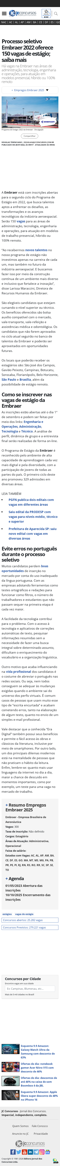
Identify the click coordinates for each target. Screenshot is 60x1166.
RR (38, 865)
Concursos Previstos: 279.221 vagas (24, 927)
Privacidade (41, 1133)
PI (15, 865)
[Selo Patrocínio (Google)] (46, 13)
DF (46, 22)
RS (28, 865)
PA (46, 860)
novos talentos (36, 250)
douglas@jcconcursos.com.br (39, 142)
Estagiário (22, 836)
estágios (7, 914)
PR (7, 865)
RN (24, 865)
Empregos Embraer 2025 (28, 90)
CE (40, 22)
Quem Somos (20, 1126)
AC (10, 22)
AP (22, 22)
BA (34, 22)
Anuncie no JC (20, 1133)
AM (28, 22)
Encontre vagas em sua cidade (19, 983)
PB (51, 860)
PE (11, 865)
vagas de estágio (24, 914)
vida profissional (18, 671)
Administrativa (38, 841)
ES (52, 22)
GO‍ (21, 860)
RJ (19, 865)
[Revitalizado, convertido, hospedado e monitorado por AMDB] (55, 1160)
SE (51, 865)
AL (16, 22)
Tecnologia (10, 431)
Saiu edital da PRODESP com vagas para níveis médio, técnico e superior (33, 517)
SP (47, 865)
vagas (21, 221)
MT (31, 860)
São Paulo (9, 379)
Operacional (13, 846)
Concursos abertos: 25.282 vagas (23, 920)
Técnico (27, 431)
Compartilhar (30, 136)
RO (33, 865)
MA (26, 860)
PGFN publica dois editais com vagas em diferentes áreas (31, 502)
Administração (30, 426)
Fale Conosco (40, 1126)
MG (42, 860)
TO (7, 870)
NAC (3, 22)
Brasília (25, 379)
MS (36, 860)
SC (42, 865)
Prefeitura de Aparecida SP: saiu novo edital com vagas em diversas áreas (32, 534)
